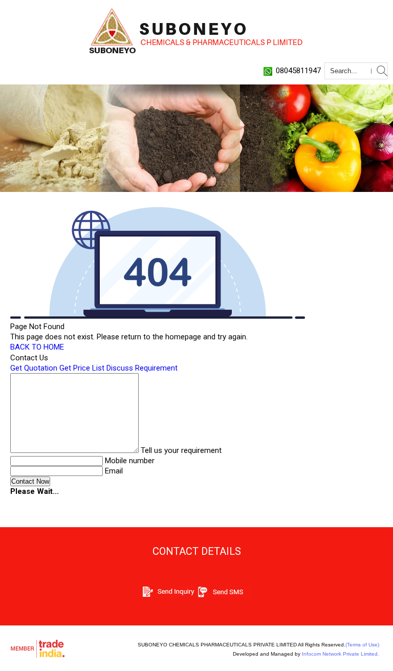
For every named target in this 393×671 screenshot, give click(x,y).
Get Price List (81, 368)
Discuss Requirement (142, 368)
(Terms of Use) (362, 644)
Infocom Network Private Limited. (340, 654)
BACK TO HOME (37, 347)
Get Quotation (33, 368)
